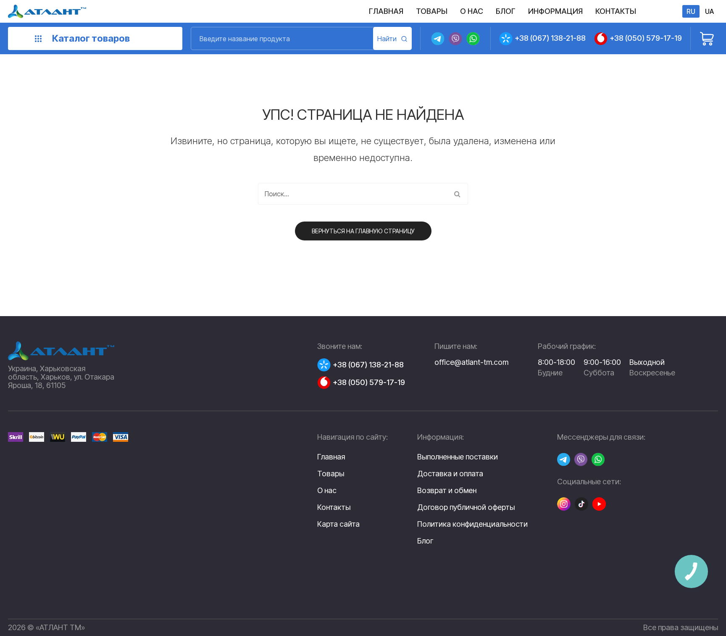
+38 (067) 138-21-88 (550, 38)
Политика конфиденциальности (472, 524)
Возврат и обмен (446, 490)
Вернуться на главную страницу (363, 231)
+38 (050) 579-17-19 (646, 38)
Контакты (333, 507)
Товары (330, 473)
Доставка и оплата (450, 474)
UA (709, 11)
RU (691, 11)
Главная (331, 456)
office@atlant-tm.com (471, 362)
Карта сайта (338, 524)
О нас (327, 490)
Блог (425, 541)
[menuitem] (386, 11)
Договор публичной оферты (466, 507)
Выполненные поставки (457, 457)
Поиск (392, 38)
